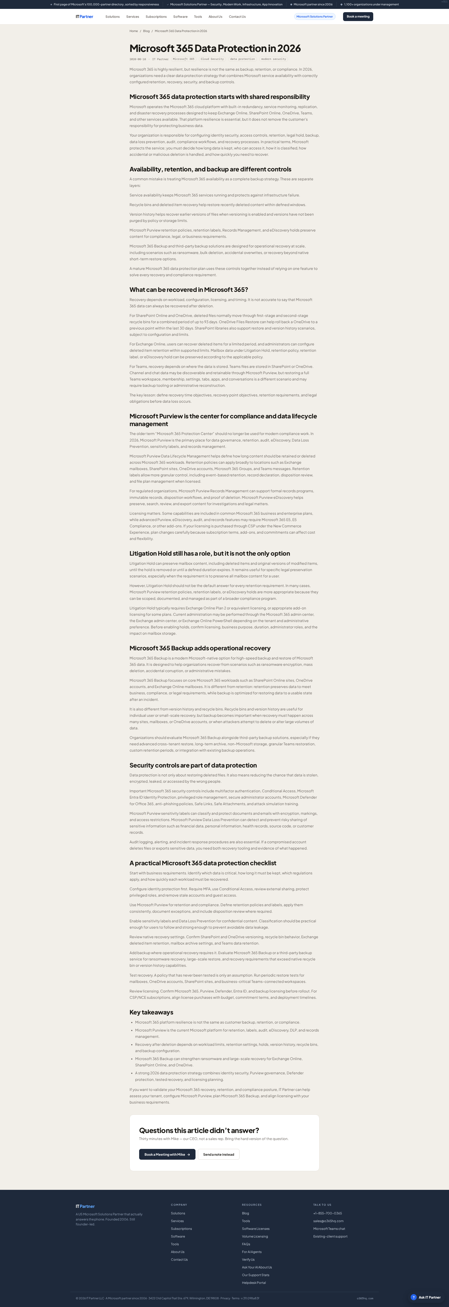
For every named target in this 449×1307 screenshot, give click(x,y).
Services (132, 16)
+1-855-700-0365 (327, 1213)
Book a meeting (358, 16)
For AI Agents (252, 1252)
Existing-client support (330, 1236)
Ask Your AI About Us (257, 1267)
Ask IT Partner (427, 1297)
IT (84, 16)
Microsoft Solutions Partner (315, 16)
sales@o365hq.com (328, 1221)
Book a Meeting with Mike (167, 1154)
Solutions (112, 16)
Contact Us (237, 16)
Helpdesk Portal (254, 1283)
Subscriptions (156, 16)
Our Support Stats (255, 1275)
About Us (215, 16)
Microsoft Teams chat (329, 1229)
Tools (198, 16)
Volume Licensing (255, 1236)
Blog (146, 31)
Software (180, 16)
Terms (235, 1298)
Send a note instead (218, 1154)
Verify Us (248, 1259)
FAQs (246, 1244)
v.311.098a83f (250, 1298)
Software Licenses (256, 1229)
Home (134, 31)
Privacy (225, 1298)
